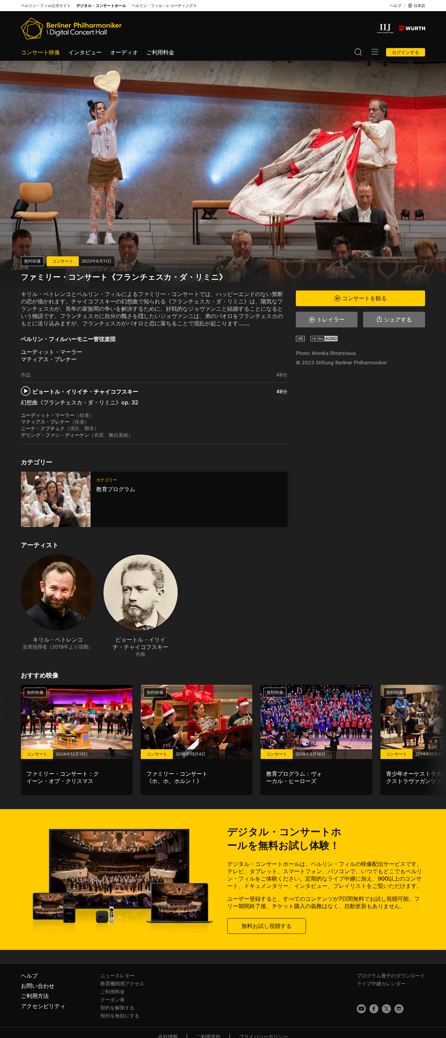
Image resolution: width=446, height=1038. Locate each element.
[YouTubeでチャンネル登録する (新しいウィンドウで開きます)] (361, 1008)
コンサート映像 (40, 52)
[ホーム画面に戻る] (71, 28)
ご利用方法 (35, 995)
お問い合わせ (37, 985)
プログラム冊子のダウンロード (391, 975)
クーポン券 (112, 999)
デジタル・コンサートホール (101, 5)
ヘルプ (395, 5)
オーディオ (124, 52)
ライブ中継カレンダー (381, 983)
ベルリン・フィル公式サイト (46, 5)
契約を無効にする (119, 1015)
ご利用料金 (160, 52)
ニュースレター (117, 975)
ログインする (405, 52)
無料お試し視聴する (266, 925)
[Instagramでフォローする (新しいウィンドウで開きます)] (398, 1008)
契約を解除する (117, 1007)
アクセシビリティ (43, 1005)
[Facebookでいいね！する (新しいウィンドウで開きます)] (373, 1008)
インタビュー (85, 52)
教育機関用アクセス (122, 983)
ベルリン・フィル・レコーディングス (164, 5)
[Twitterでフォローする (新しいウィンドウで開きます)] (386, 1008)
